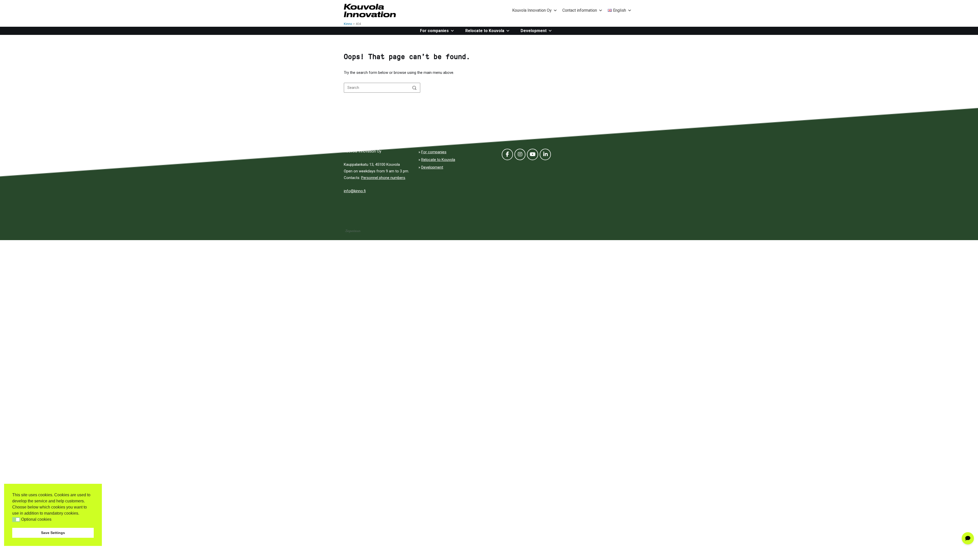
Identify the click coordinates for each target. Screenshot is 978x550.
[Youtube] (532, 154)
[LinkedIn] (545, 154)
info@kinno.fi (355, 191)
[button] (16, 519)
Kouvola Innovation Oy (532, 10)
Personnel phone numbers (383, 177)
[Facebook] (507, 154)
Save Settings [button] (53, 533)
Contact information (579, 10)
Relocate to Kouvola (484, 30)
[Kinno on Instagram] (520, 154)
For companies (434, 30)
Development (534, 30)
